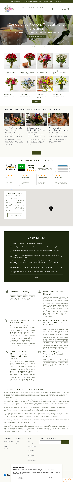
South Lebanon (20, 299)
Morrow (33, 298)
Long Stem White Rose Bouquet (59, 73)
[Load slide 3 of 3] (37, 47)
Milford (23, 298)
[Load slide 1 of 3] (33, 47)
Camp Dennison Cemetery (17, 329)
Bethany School (62, 328)
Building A (46, 334)
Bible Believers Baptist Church (23, 371)
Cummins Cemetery (29, 333)
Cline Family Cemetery (28, 330)
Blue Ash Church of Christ (25, 372)
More (36, 277)
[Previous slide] (29, 46)
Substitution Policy (32, 458)
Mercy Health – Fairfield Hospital (56, 303)
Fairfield (25, 295)
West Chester (28, 299)
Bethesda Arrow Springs (50, 298)
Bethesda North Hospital (55, 300)
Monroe (28, 298)
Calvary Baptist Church (28, 379)
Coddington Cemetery (16, 332)
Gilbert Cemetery (21, 338)
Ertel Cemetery (25, 335)
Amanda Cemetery (16, 325)
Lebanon (12, 296)
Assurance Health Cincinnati (51, 297)
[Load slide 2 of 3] (35, 47)
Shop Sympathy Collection (36, 36)
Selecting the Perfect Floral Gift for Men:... (36, 129)
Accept (36, 478)
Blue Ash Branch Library (61, 332)
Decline (51, 478)
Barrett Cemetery (29, 325)
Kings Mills (32, 295)
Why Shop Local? (32, 446)
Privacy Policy (19, 473)
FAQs (29, 441)
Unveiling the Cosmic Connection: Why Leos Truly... (58, 129)
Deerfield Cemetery (15, 335)
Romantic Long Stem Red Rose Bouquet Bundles (27, 73)
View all (36, 101)
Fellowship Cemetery (23, 337)
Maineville (12, 298)
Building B (52, 334)
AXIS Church (14, 361)
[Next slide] (40, 46)
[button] (32, 7)
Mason (18, 298)
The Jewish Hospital (56, 310)
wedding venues (42, 409)
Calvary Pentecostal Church (18, 380)
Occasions (6, 443)
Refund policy (31, 455)
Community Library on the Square (52, 345)
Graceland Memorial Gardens (22, 340)
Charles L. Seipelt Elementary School (53, 339)
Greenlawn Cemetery (22, 341)
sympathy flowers (58, 409)
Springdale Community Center (51, 364)
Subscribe (65, 442)
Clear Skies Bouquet (25, 96)
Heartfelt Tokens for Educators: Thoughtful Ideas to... (14, 129)
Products (6, 446)
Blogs (17, 443)
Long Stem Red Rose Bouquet (9, 73)
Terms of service (32, 460)
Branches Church (20, 377)
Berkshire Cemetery (16, 327)
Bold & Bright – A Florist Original (43, 96)
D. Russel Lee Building (62, 347)
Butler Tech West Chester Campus (58, 337)
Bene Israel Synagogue (21, 368)
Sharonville (13, 299)
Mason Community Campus (52, 359)
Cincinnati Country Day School (52, 342)
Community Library (62, 344)
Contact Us (30, 443)
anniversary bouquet (35, 420)
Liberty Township (22, 296)
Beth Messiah (21, 369)
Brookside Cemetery (29, 327)
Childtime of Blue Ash (61, 340)
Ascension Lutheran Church (22, 364)
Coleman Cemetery (29, 332)
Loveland (32, 296)
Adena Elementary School (50, 328)
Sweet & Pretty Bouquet (10, 96)
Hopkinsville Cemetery (23, 345)
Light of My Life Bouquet (43, 72)
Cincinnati (19, 295)
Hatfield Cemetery (21, 343)
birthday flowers (50, 420)
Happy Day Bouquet (58, 96)
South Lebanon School (61, 362)
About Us (6, 448)
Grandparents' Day (8, 441)
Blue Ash (12, 295)
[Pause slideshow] (43, 46)
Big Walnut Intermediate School (57, 331)
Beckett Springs (63, 297)
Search (17, 441)
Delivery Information (31, 449)
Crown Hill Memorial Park (17, 333)
